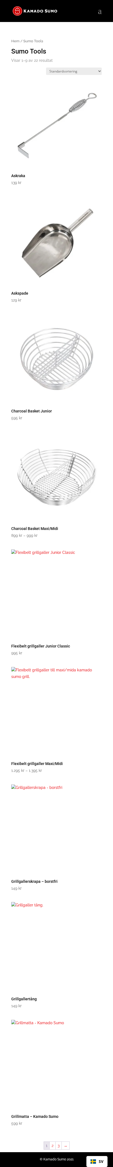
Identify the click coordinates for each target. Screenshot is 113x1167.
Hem (15, 41)
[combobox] (97, 1161)
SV (101, 1161)
